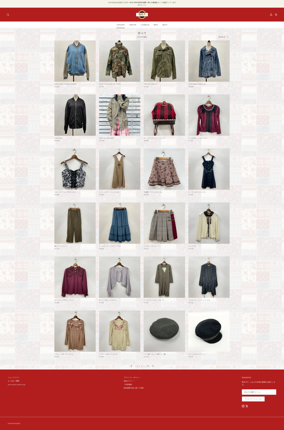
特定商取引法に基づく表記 (134, 388)
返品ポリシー (129, 381)
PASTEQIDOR (16, 423)
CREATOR (132, 25)
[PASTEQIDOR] (142, 14)
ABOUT (165, 25)
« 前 (130, 366)
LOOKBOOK (145, 25)
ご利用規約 (128, 384)
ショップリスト (13, 377)
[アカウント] (270, 14)
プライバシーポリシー (132, 377)
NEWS (156, 25)
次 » (153, 366)
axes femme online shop (16, 384)
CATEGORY (120, 25)
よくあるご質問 (13, 381)
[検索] (8, 14)
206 (147, 366)
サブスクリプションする (253, 399)
